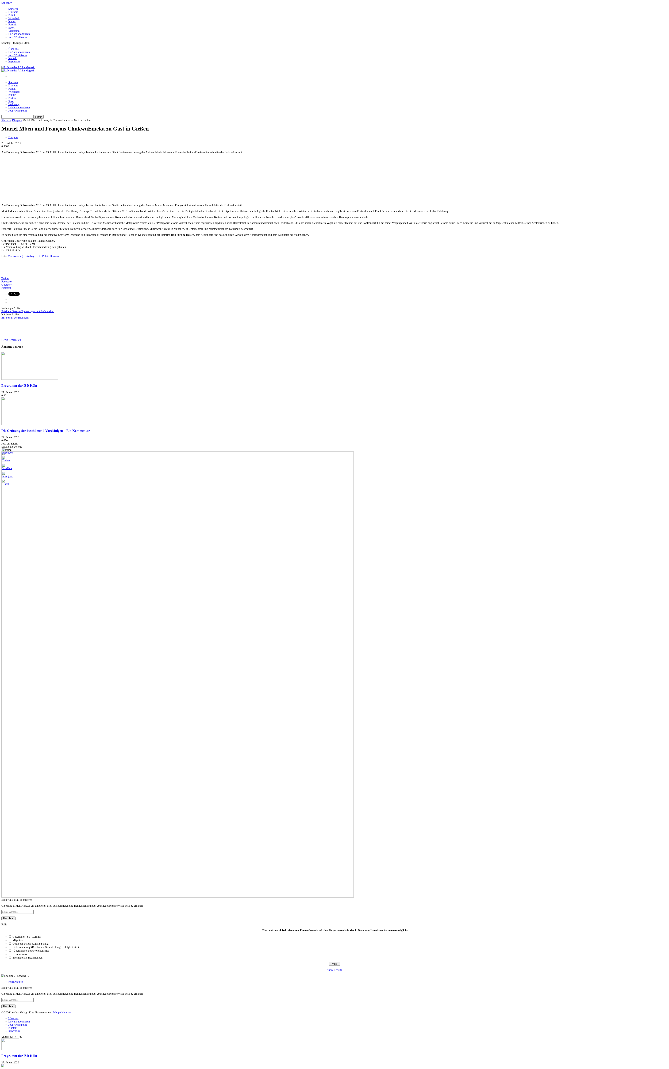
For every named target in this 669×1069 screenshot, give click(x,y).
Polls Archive (15, 981)
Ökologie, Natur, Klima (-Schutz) (31, 943)
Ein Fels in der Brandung (15, 317)
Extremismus (20, 954)
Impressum (14, 61)
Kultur (12, 21)
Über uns (13, 48)
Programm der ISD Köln (19, 385)
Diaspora (13, 11)
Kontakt (12, 58)
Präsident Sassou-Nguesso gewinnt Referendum (27, 311)
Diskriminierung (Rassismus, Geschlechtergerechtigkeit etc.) (46, 947)
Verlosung (14, 30)
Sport (11, 27)
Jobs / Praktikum (17, 37)
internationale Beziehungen (28, 957)
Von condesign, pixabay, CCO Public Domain (33, 256)
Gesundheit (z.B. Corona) (27, 936)
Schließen (6, 2)
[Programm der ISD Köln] (29, 378)
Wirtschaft (14, 18)
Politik (12, 15)
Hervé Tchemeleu (11, 339)
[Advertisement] (27, 178)
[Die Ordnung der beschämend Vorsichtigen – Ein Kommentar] (29, 423)
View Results (334, 969)
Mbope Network (62, 1012)
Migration (18, 940)
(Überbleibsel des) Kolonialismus (31, 950)
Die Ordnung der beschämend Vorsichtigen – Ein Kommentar (45, 430)
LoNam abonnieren (19, 33)
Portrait (12, 24)
